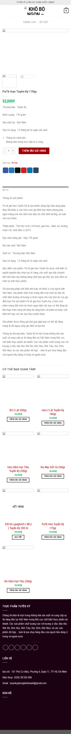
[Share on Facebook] (5, 170)
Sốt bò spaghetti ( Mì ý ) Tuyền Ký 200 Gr (18, 526)
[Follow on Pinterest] (29, 647)
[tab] (35, 190)
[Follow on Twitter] (17, 647)
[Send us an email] (23, 647)
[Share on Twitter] (11, 170)
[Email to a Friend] (17, 170)
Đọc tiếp (18, 537)
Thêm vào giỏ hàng (34, 150)
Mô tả (5, 190)
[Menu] (4, 11)
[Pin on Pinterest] (24, 170)
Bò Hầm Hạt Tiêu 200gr (18, 581)
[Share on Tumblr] (36, 170)
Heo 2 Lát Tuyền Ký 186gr (53, 412)
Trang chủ (29, 22)
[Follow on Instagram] (11, 647)
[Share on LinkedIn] (30, 170)
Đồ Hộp (43, 22)
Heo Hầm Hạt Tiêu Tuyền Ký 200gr (18, 469)
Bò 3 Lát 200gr (18, 410)
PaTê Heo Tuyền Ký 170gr (53, 526)
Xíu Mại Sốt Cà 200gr (52, 467)
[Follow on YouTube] (35, 647)
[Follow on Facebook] (5, 647)
